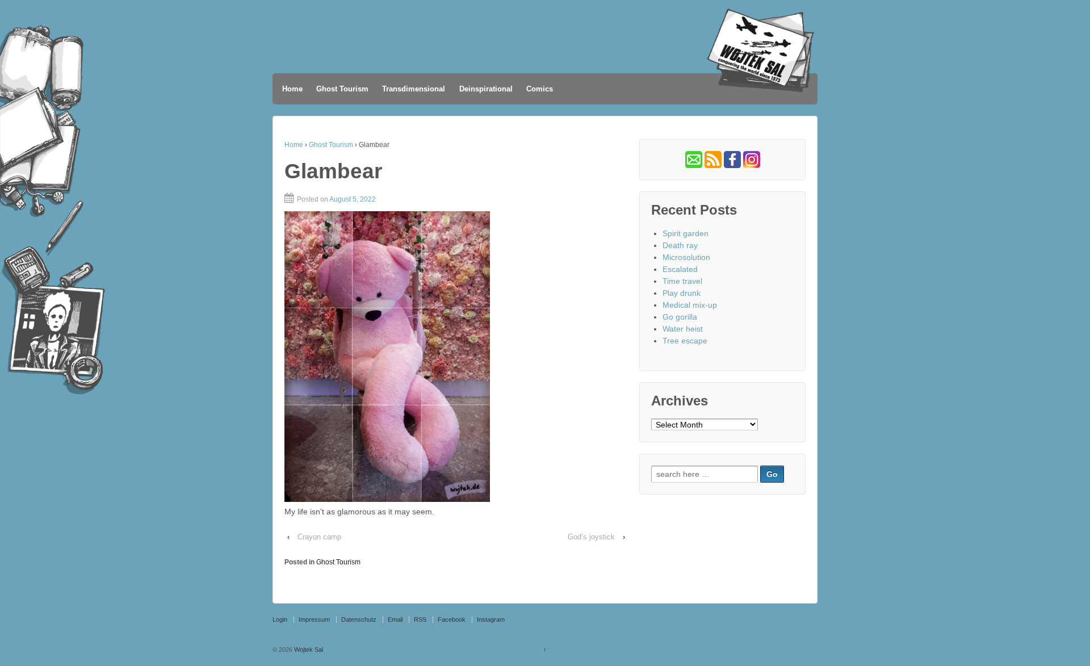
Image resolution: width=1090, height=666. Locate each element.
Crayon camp (319, 537)
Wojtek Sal (307, 649)
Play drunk (682, 293)
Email (395, 619)
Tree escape (685, 340)
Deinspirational (486, 89)
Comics (539, 89)
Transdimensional (413, 89)
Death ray (680, 245)
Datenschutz (358, 619)
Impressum (314, 619)
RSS (420, 619)
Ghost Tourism (342, 89)
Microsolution (686, 257)
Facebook (452, 619)
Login (279, 619)
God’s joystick (591, 537)
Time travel (682, 281)
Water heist (683, 328)
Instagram (491, 619)
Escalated (680, 269)
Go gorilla (680, 316)
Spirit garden (685, 233)
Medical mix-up (690, 304)
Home (292, 89)
